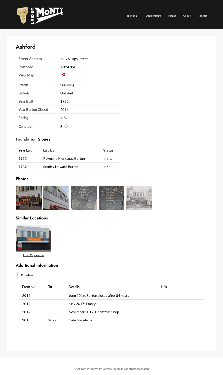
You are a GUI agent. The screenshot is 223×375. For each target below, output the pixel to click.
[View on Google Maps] (63, 75)
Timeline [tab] (27, 275)
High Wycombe (33, 255)
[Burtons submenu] (138, 16)
